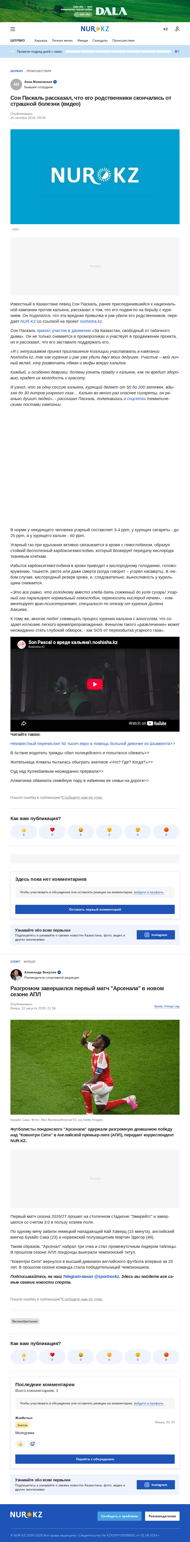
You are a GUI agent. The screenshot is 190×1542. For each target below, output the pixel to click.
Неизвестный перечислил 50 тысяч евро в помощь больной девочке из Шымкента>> (92, 743)
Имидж (82, 40)
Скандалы (100, 40)
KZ (166, 29)
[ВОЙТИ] (177, 29)
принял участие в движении (64, 330)
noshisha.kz (91, 321)
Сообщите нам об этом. (82, 798)
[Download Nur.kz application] (95, 11)
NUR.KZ (28, 321)
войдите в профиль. (149, 892)
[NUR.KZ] (95, 29)
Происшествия (123, 40)
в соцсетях (135, 398)
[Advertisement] (95, 266)
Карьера (41, 40)
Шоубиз (17, 40)
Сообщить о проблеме (119, 1516)
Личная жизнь (62, 40)
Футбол (29, 961)
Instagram (159, 935)
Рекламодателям (162, 1516)
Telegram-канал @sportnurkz (91, 1276)
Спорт (15, 961)
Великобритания (25, 1321)
